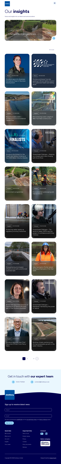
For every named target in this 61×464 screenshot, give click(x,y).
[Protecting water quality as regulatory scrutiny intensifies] (17, 221)
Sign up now (9, 423)
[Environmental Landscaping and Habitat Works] (44, 184)
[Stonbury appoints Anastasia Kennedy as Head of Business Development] (17, 71)
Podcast (36, 151)
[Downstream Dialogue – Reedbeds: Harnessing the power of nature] (44, 296)
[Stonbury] (7, 3)
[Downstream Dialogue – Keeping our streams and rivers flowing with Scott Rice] (44, 146)
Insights (11, 30)
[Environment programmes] (52, 37)
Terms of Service (43, 419)
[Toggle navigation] (54, 3)
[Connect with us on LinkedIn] (46, 433)
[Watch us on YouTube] (41, 433)
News (8, 75)
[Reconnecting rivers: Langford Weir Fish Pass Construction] (44, 108)
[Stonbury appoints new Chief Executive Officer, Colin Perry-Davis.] (17, 334)
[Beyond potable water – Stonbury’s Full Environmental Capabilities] (17, 108)
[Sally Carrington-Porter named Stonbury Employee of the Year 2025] (44, 259)
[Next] (37, 358)
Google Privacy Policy (32, 419)
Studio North (53, 458)
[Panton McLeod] (45, 444)
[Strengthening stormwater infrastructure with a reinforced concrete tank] (17, 259)
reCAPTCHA (19, 419)
